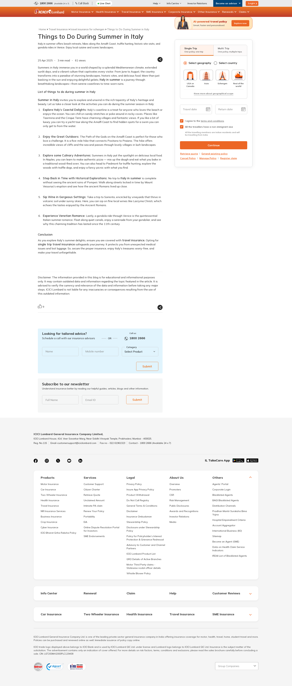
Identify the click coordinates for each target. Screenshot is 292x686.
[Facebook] (36, 461)
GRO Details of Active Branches (144, 559)
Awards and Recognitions (183, 511)
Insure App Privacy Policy (140, 489)
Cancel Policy (188, 158)
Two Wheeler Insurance (54, 494)
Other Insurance (207, 11)
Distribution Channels (224, 505)
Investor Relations (197, 3)
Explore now (240, 23)
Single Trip (193, 50)
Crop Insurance (49, 522)
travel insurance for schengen (87, 29)
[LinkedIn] (80, 461)
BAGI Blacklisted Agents (225, 500)
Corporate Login (221, 489)
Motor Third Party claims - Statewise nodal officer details (144, 566)
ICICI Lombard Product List (141, 553)
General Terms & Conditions (142, 505)
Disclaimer (132, 511)
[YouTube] (69, 461)
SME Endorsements (94, 536)
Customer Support (94, 484)
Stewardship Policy (137, 522)
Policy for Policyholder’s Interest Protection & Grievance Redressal (145, 538)
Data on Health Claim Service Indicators (228, 548)
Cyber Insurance (49, 527)
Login (251, 3)
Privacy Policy (134, 484)
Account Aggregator (223, 525)
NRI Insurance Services (53, 511)
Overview (174, 484)
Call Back (83, 3)
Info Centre (173, 3)
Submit (147, 366)
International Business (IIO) (227, 530)
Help (155, 3)
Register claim (228, 158)
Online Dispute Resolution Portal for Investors (101, 529)
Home (42, 29)
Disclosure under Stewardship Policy (143, 529)
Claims (242, 11)
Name (49, 351)
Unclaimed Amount (94, 500)
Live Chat (105, 3)
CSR (171, 494)
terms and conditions (212, 120)
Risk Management (179, 500)
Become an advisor (226, 3)
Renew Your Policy (94, 511)
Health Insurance (106, 11)
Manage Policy (207, 158)
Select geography (200, 63)
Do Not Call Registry (138, 500)
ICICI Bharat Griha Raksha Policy (58, 532)
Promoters (175, 489)
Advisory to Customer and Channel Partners (146, 546)
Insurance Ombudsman (139, 516)
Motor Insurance (81, 11)
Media (172, 522)
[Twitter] (58, 461)
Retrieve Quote (92, 494)
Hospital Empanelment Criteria (229, 519)
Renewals (228, 11)
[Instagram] (47, 461)
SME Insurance (154, 11)
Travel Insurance (131, 11)
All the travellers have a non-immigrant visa (209, 126)
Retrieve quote (189, 154)
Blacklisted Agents (222, 494)
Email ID (90, 400)
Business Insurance (51, 516)
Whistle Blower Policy (139, 573)
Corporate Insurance (180, 11)
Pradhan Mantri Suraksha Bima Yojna (229, 513)
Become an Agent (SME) (225, 541)
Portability (89, 516)
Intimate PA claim (93, 505)
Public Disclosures (179, 505)
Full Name (51, 400)
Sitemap (216, 536)
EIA (85, 522)
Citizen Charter (92, 489)
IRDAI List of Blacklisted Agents (229, 555)
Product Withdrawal (138, 494)
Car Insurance (48, 489)
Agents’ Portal (220, 484)
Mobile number (94, 351)
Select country (228, 63)
